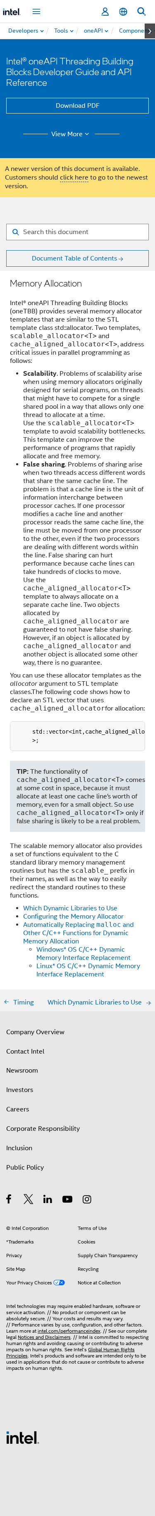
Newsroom (22, 1070)
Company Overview (35, 1032)
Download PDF (78, 106)
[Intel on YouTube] (68, 1200)
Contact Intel (25, 1051)
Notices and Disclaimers (44, 1337)
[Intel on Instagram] (87, 1200)
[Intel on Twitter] (28, 1200)
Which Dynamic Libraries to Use (70, 908)
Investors (19, 1090)
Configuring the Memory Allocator (73, 916)
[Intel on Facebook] (9, 1200)
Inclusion (19, 1148)
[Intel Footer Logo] (22, 1437)
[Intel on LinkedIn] (48, 1200)
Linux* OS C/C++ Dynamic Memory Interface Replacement (88, 970)
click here (74, 177)
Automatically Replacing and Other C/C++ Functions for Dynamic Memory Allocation (78, 933)
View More (67, 134)
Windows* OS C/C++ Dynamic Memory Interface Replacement (83, 953)
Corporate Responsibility (43, 1129)
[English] (123, 11)
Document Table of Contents (74, 258)
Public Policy (25, 1167)
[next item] (150, 31)
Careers (17, 1109)
